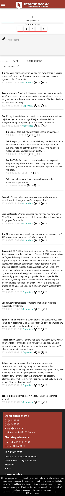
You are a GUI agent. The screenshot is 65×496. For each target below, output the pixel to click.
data (15, 61)
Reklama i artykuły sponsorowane (21, 456)
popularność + (35, 61)
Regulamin (10, 464)
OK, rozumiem (32, 493)
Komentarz (13, 39)
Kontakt (9, 468)
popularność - (12, 66)
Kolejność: (4, 61)
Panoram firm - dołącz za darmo (20, 460)
